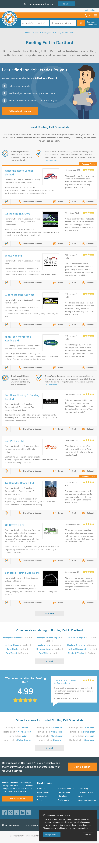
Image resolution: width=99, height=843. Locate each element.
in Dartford (17, 637)
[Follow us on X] (10, 812)
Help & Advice (64, 792)
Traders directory (85, 792)
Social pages (63, 800)
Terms (39, 800)
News (80, 796)
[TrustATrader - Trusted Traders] (9, 14)
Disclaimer (62, 796)
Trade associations (66, 788)
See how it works (17, 798)
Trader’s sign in (90, 10)
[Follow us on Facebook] (4, 812)
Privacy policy (43, 792)
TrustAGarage (32, 825)
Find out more (51, 160)
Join (66, 3)
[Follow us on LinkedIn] (22, 812)
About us (41, 788)
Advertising (83, 788)
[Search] (81, 23)
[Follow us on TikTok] (28, 812)
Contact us (42, 796)
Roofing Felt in (17, 727)
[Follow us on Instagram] (16, 812)
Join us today (82, 766)
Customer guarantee (87, 800)
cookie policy (62, 828)
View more (49, 613)
